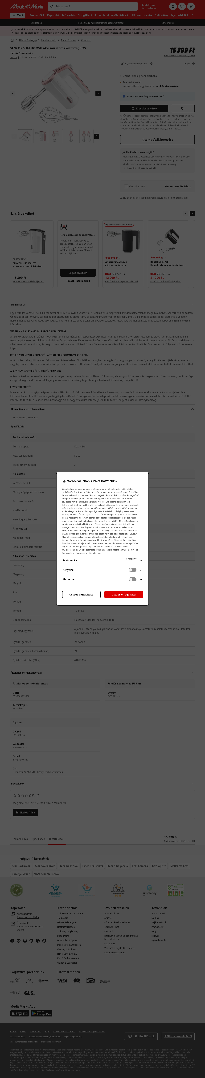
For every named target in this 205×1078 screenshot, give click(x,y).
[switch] (132, 570)
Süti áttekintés (95, 553)
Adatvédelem (68, 553)
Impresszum (81, 553)
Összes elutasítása (81, 594)
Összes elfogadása (124, 594)
